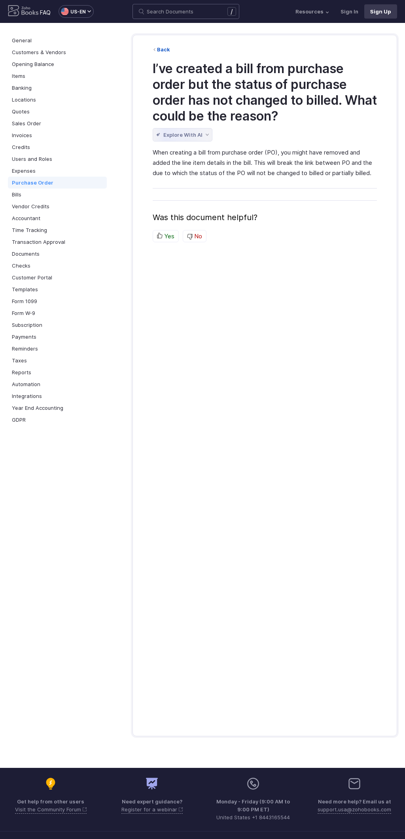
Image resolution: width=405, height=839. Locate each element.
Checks (21, 265)
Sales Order (26, 123)
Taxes (19, 360)
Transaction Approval (38, 242)
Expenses (24, 171)
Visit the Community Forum (49, 809)
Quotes (21, 111)
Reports (21, 372)
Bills (16, 194)
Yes (168, 236)
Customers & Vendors (39, 52)
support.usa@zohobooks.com (354, 809)
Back (163, 49)
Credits (21, 147)
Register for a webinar (150, 809)
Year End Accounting (37, 408)
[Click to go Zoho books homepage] (23, 11)
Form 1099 (24, 301)
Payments (24, 337)
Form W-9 (23, 313)
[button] (72, 11)
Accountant (26, 218)
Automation (26, 384)
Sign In (349, 11)
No (197, 236)
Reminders (25, 348)
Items (18, 76)
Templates (25, 289)
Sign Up (380, 11)
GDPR (19, 420)
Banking (22, 88)
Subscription (27, 325)
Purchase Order (32, 182)
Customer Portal (32, 277)
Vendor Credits (30, 206)
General (22, 40)
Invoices (22, 135)
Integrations (27, 396)
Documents (26, 254)
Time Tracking (29, 230)
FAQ (45, 12)
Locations (24, 99)
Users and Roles (32, 159)
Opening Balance (33, 64)
